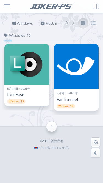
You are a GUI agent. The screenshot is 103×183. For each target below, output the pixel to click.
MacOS (50, 23)
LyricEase (15, 94)
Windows (24, 23)
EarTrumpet (68, 99)
